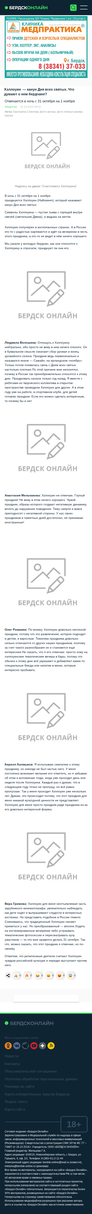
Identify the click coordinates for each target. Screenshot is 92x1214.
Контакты (12, 1064)
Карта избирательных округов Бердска (37, 1094)
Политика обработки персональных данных (41, 1079)
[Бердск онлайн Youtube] (33, 1045)
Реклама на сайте (19, 1087)
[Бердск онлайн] (26, 7)
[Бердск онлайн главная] (29, 1023)
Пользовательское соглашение (31, 1071)
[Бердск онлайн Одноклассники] (8, 1045)
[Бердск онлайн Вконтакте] (16, 1045)
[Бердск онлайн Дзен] (42, 1045)
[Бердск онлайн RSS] (51, 1045)
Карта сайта (15, 1109)
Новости (12, 1056)
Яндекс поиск (16, 1102)
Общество (11, 106)
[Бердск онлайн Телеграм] (25, 1045)
